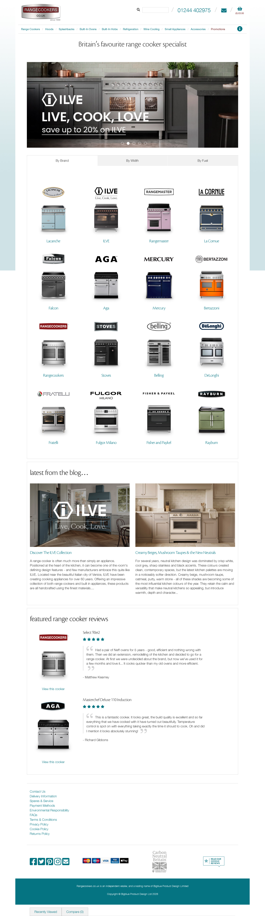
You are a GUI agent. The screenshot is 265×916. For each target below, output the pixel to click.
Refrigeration (130, 29)
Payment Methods (42, 805)
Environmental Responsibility (49, 810)
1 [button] (122, 143)
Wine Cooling (151, 29)
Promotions (218, 29)
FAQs (33, 815)
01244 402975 (194, 10)
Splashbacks (66, 29)
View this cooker (53, 689)
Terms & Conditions (43, 820)
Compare (74, 912)
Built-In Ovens (88, 29)
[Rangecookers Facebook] (34, 863)
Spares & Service (41, 801)
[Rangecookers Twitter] (42, 863)
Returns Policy (40, 834)
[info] (239, 29)
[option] (132, 105)
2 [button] (128, 143)
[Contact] (223, 10)
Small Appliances (175, 29)
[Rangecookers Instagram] (58, 863)
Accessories (198, 29)
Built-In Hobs (110, 29)
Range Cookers (30, 29)
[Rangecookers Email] (65, 863)
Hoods (49, 29)
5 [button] (145, 143)
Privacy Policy (39, 824)
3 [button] (134, 143)
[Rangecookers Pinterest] (50, 863)
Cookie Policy (39, 829)
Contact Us (37, 791)
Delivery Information (43, 796)
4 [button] (139, 143)
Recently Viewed (45, 912)
